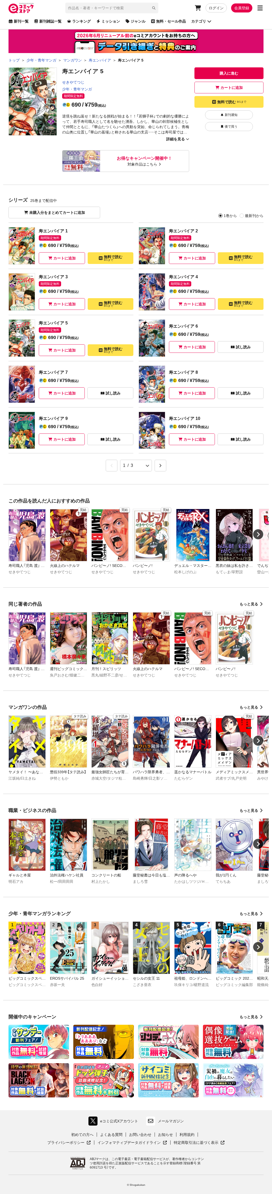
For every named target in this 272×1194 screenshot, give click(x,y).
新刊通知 (231, 115)
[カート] (197, 8)
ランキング (81, 21)
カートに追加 (231, 87)
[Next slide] (258, 534)
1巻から (230, 216)
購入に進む (229, 73)
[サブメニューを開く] (260, 8)
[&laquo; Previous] (111, 465)
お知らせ (165, 1134)
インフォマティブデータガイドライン (129, 1142)
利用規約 (187, 1134)
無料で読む (231, 102)
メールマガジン (171, 1121)
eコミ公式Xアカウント (114, 1122)
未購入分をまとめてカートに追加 (57, 212)
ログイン (216, 8)
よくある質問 (111, 1134)
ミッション (110, 21)
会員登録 (241, 8)
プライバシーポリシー (69, 1142)
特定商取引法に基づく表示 (199, 1142)
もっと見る (249, 604)
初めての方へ (82, 1134)
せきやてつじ (73, 82)
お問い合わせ (140, 1134)
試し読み (243, 347)
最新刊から (254, 216)
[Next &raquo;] (160, 465)
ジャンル (138, 21)
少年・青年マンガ (77, 89)
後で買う (231, 126)
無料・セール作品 (171, 21)
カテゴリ (198, 21)
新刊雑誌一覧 (50, 21)
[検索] (153, 8)
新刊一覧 (21, 21)
